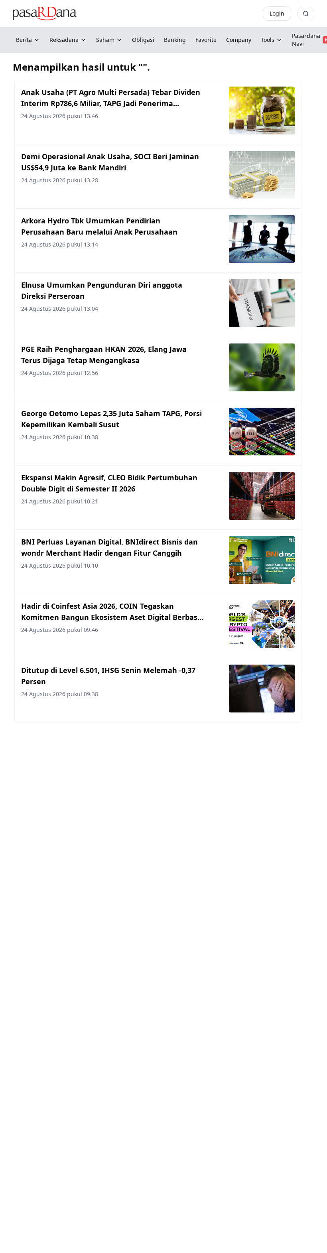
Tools (267, 39)
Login (277, 13)
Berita (24, 39)
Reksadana (64, 39)
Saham (105, 39)
